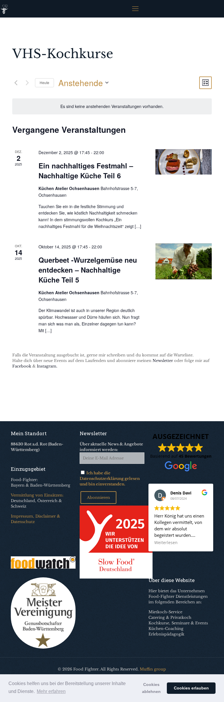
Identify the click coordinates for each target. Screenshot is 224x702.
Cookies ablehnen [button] (151, 688)
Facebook (21, 366)
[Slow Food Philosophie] (116, 577)
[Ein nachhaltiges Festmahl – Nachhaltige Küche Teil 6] (183, 162)
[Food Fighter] (4, 9)
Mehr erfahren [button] (51, 691)
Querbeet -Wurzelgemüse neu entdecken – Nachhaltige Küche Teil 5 (87, 270)
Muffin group (153, 669)
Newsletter (163, 360)
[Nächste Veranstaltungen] (27, 82)
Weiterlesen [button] (167, 542)
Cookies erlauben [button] (191, 688)
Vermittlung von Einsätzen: (37, 495)
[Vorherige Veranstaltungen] (15, 82)
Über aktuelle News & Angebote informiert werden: (111, 447)
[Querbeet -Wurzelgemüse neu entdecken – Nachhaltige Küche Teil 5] (183, 261)
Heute (44, 82)
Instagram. (47, 366)
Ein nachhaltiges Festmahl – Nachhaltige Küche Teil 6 (85, 170)
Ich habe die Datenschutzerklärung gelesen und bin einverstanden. (110, 479)
